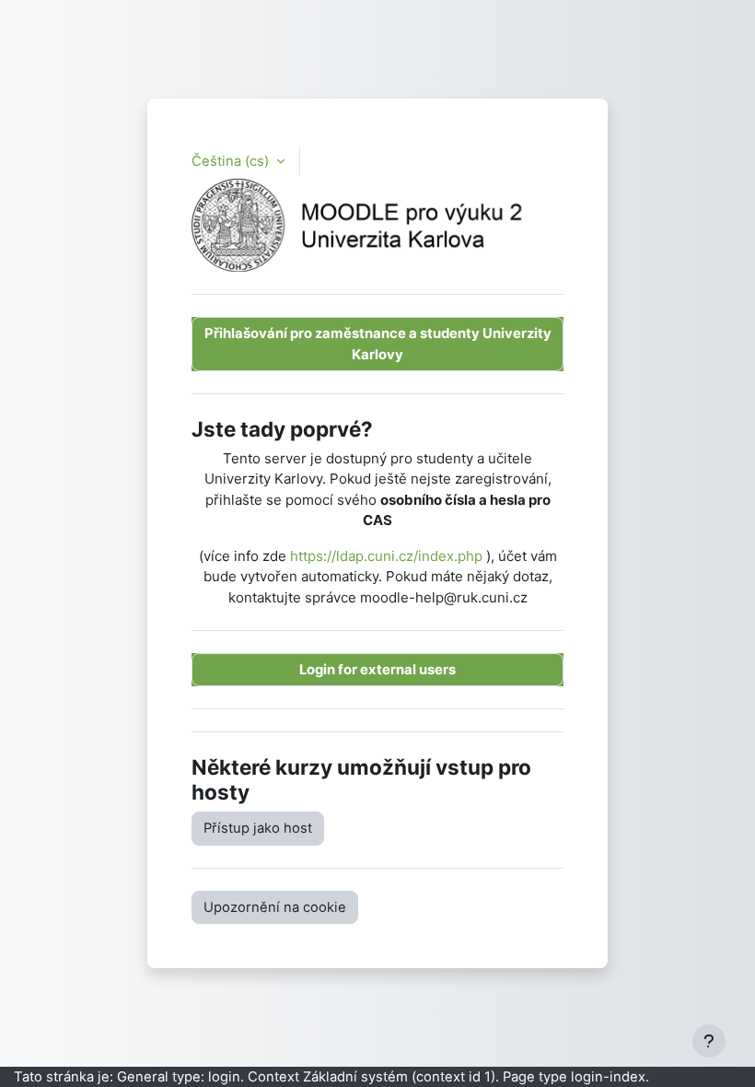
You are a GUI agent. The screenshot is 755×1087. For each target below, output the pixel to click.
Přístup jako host (257, 828)
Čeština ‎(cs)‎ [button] (232, 161)
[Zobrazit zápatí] (709, 1041)
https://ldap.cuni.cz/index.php (386, 556)
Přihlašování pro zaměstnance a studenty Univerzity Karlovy (378, 343)
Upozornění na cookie (274, 907)
